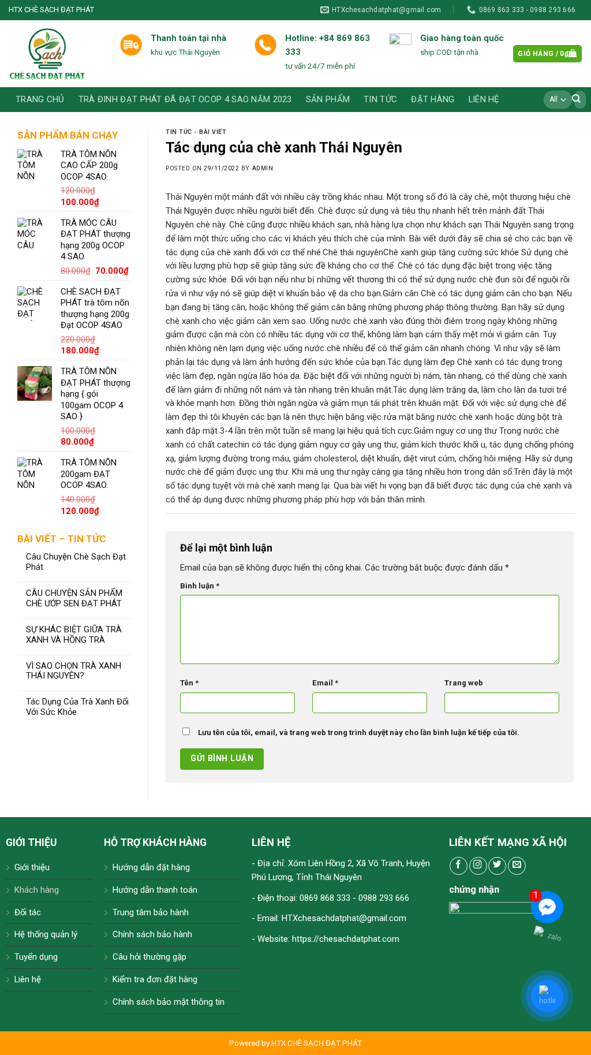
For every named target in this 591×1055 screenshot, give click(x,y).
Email (325, 683)
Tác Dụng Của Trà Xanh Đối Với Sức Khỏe (77, 707)
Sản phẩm (328, 99)
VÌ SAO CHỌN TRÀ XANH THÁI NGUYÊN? (73, 671)
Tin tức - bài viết (196, 132)
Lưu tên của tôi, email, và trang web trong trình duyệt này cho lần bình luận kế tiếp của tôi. (358, 732)
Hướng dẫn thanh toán (155, 890)
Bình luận (199, 585)
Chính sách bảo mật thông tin (169, 1002)
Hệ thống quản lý (45, 934)
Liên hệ (484, 99)
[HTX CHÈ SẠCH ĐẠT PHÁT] (55, 53)
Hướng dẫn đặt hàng (151, 867)
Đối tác (27, 912)
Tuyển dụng (36, 957)
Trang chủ (40, 99)
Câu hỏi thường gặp (149, 957)
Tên (189, 683)
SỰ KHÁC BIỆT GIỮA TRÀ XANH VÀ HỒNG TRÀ (74, 635)
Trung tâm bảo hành (151, 912)
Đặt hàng (432, 99)
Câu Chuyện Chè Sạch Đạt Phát (76, 562)
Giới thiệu (32, 867)
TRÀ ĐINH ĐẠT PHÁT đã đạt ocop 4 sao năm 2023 (185, 99)
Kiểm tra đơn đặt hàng (155, 979)
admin (263, 168)
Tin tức (380, 99)
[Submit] (576, 100)
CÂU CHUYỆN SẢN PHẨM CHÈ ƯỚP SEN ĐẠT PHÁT (74, 598)
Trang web (463, 683)
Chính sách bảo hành (152, 934)
